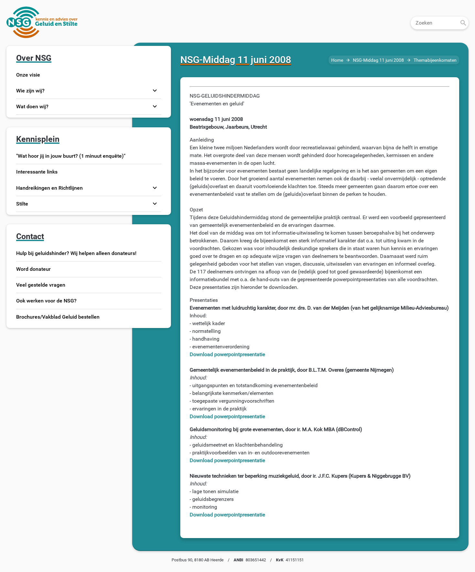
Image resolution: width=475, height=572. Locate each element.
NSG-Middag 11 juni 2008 (378, 60)
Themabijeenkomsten (435, 60)
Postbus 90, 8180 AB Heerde (198, 559)
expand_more (155, 90)
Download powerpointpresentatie (227, 354)
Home (337, 60)
